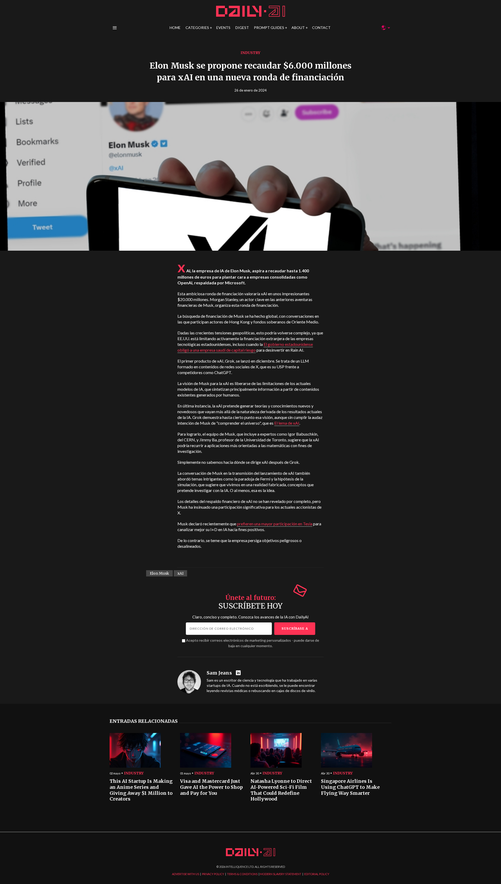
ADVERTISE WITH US (185, 874)
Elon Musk (159, 573)
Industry (250, 52)
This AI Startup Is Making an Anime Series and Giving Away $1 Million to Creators (141, 790)
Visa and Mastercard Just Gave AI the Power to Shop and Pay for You (211, 787)
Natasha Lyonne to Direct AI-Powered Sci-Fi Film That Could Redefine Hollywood (281, 790)
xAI (180, 573)
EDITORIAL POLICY (316, 874)
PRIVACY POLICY (213, 874)
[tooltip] (239, 673)
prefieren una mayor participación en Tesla (274, 523)
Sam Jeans (219, 673)
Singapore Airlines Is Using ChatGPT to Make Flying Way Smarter (350, 787)
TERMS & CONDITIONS (242, 874)
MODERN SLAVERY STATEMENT (280, 874)
